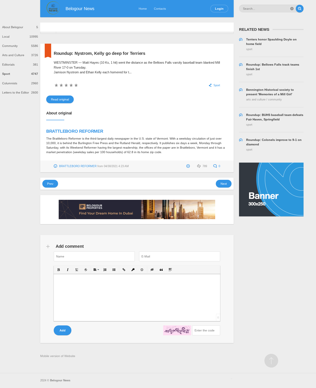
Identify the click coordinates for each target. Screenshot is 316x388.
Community (20, 46)
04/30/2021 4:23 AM (116, 166)
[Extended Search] (292, 8)
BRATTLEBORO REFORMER (74, 131)
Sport (20, 73)
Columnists (20, 83)
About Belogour (20, 27)
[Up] (271, 361)
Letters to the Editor (20, 92)
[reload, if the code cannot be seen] (177, 330)
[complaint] (188, 166)
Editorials (20, 64)
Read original (60, 99)
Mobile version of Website (57, 356)
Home (143, 8)
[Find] (300, 8)
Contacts (160, 8)
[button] (59, 270)
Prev (50, 183)
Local (20, 36)
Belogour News (60, 380)
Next (224, 183)
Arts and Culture (20, 55)
